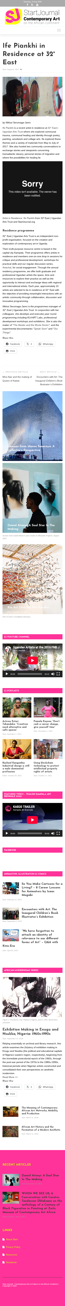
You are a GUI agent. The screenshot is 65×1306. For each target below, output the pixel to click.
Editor (5, 776)
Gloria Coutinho (8, 1217)
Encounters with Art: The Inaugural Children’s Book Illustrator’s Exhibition (48, 381)
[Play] (6, 674)
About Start (12, 1239)
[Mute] (52, 674)
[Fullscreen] (58, 674)
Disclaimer (11, 1262)
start (4, 69)
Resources (11, 1254)
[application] (32, 660)
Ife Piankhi (8, 128)
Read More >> (10, 1077)
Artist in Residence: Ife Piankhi (18, 218)
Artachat (6, 267)
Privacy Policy (13, 1247)
